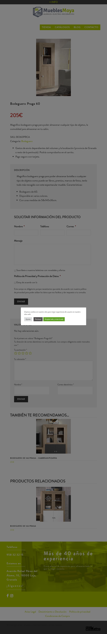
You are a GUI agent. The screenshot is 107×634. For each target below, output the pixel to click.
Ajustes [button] (28, 319)
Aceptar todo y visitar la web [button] (54, 319)
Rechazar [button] (38, 319)
